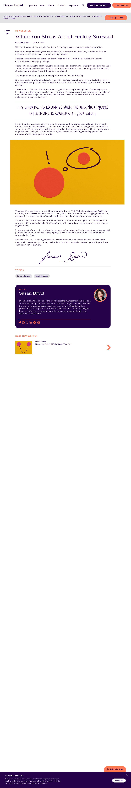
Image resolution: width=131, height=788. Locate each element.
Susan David (13, 5)
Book (42, 5)
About (51, 5)
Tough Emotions (42, 276)
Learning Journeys (98, 5)
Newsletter (23, 31)
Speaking (32, 5)
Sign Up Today (115, 18)
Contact (62, 5)
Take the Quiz (116, 769)
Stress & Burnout (23, 276)
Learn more (35, 313)
